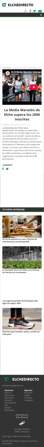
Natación (8, 400)
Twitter (27, 395)
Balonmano (9, 397)
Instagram (28, 400)
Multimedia (9, 410)
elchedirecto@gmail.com (12, 385)
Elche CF (8, 393)
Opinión (8, 407)
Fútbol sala (9, 395)
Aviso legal (6, 436)
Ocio (6, 405)
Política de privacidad (21, 436)
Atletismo (6, 68)
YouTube (28, 397)
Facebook (28, 393)
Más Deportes (10, 402)
